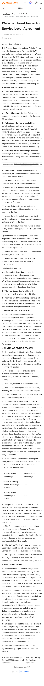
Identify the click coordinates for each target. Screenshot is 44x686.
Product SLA (23, 14)
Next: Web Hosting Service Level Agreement (33, 660)
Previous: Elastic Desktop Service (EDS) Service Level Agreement (13, 660)
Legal (14, 14)
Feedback (26, 672)
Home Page (6, 14)
